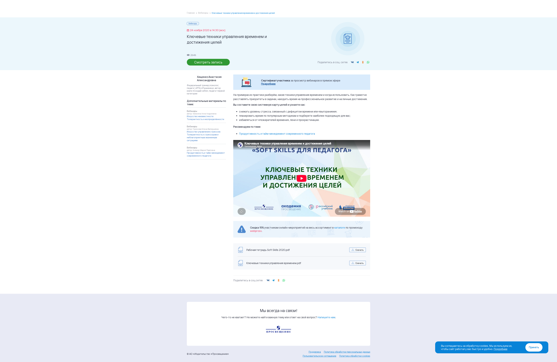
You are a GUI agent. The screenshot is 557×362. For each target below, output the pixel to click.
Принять (534, 347)
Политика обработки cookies (354, 355)
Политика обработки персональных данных (347, 351)
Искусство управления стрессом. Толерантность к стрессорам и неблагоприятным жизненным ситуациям (204, 136)
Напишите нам (326, 317)
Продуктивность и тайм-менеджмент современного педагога (277, 133)
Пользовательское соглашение (319, 355)
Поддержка (315, 351)
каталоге (339, 227)
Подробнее (268, 84)
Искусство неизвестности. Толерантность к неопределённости (205, 118)
